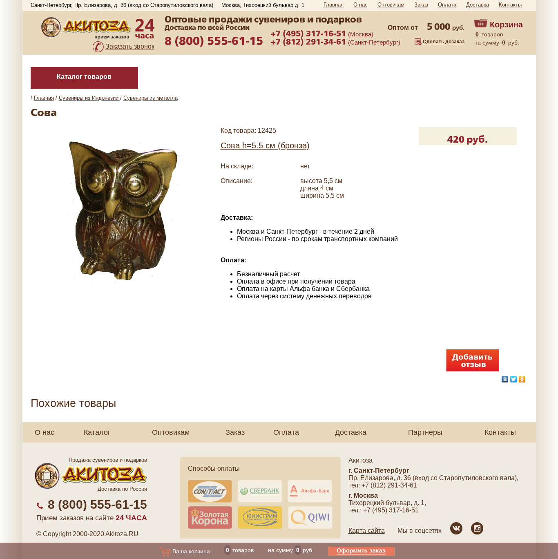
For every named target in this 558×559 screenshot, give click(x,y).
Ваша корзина (190, 551)
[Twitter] (513, 379)
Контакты (510, 5)
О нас (360, 5)
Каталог (97, 432)
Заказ (421, 5)
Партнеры (425, 432)
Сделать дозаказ (443, 42)
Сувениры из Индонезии (89, 98)
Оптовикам (390, 5)
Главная (334, 5)
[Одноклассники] (522, 379)
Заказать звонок (129, 46)
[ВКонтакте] (505, 379)
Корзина (506, 24)
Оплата (447, 5)
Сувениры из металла (150, 98)
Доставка (477, 5)
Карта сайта (366, 530)
